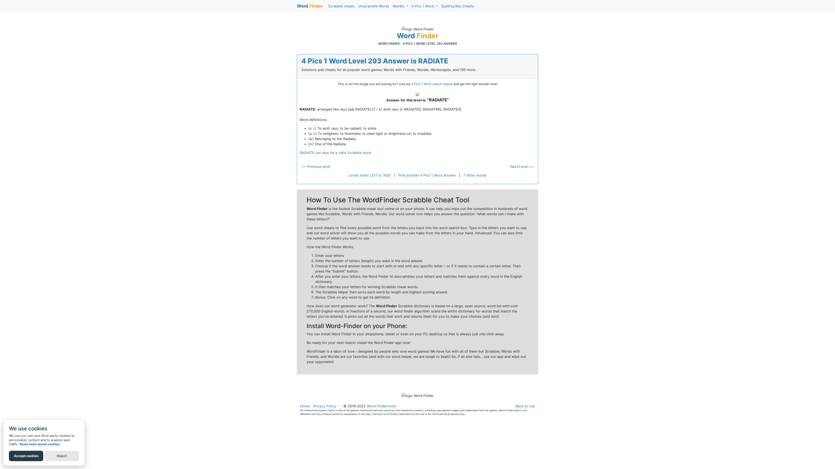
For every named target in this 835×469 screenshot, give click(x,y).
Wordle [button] (399, 6)
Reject (62, 456)
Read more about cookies (40, 444)
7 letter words (474, 175)
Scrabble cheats (341, 6)
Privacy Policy (324, 406)
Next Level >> (522, 166)
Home (305, 406)
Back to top (525, 406)
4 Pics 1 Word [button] (423, 6)
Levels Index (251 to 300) (370, 175)
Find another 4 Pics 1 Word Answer (427, 175)
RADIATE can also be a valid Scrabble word (335, 152)
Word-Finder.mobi (381, 406)
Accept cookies (26, 456)
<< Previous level (315, 166)
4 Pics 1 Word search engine (432, 84)
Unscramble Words (373, 6)
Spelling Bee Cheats (457, 6)
